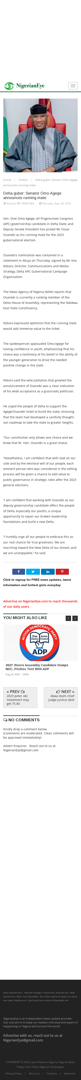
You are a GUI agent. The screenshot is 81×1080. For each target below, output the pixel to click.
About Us (34, 1073)
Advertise (70, 1073)
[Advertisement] (40, 40)
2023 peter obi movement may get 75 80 (18, 700)
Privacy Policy (14, 1073)
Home (7, 180)
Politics (24, 180)
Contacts (52, 1073)
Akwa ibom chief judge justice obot (61, 698)
